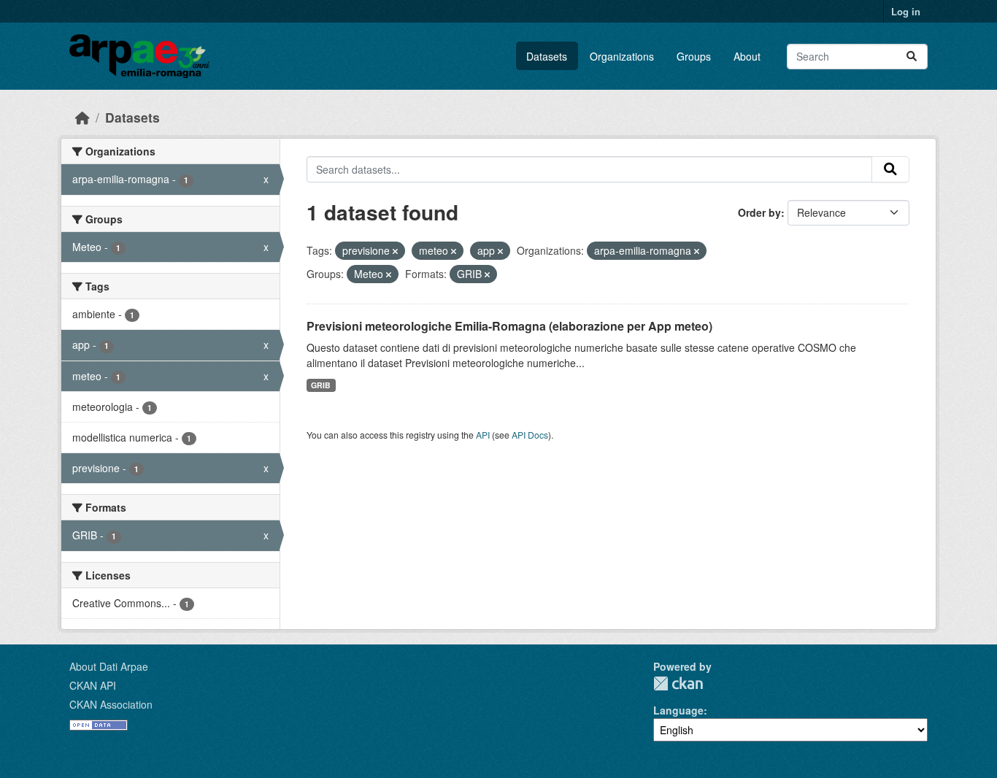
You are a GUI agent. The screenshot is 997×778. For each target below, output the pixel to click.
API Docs (530, 434)
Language (678, 710)
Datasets (546, 56)
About (747, 56)
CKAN (678, 683)
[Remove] (395, 251)
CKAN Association (111, 704)
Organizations (622, 56)
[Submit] (911, 56)
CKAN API (92, 685)
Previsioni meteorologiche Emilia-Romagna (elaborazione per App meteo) (509, 325)
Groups (694, 56)
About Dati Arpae (108, 666)
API (483, 434)
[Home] (82, 117)
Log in (905, 11)
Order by (759, 212)
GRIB (321, 385)
